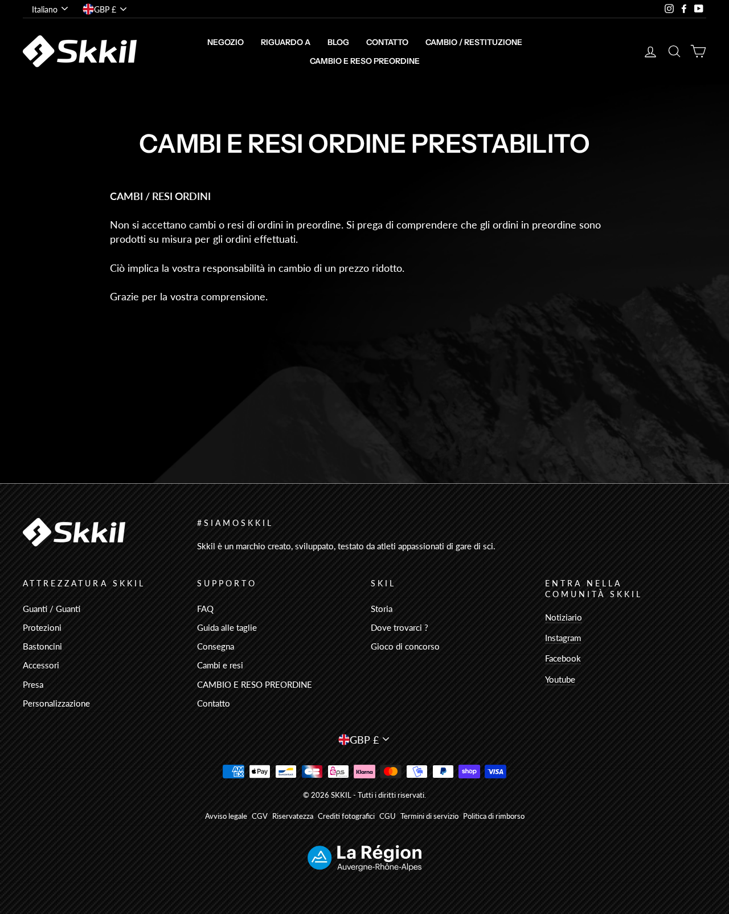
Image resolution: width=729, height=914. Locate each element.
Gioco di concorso (405, 646)
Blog (338, 42)
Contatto (387, 42)
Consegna (215, 646)
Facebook (563, 658)
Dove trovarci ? (399, 627)
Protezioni (42, 627)
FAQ (205, 608)
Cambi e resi (220, 665)
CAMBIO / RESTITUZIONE (473, 42)
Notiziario (563, 617)
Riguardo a (285, 42)
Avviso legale (226, 816)
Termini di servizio (429, 816)
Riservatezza (292, 816)
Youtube (560, 679)
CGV (260, 816)
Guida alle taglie (227, 627)
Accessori (41, 665)
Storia (381, 608)
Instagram (563, 638)
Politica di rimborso (494, 816)
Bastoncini (42, 646)
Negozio (225, 42)
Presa (33, 684)
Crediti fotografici (346, 816)
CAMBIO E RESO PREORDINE (365, 61)
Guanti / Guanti (51, 608)
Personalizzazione (56, 703)
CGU (387, 816)
